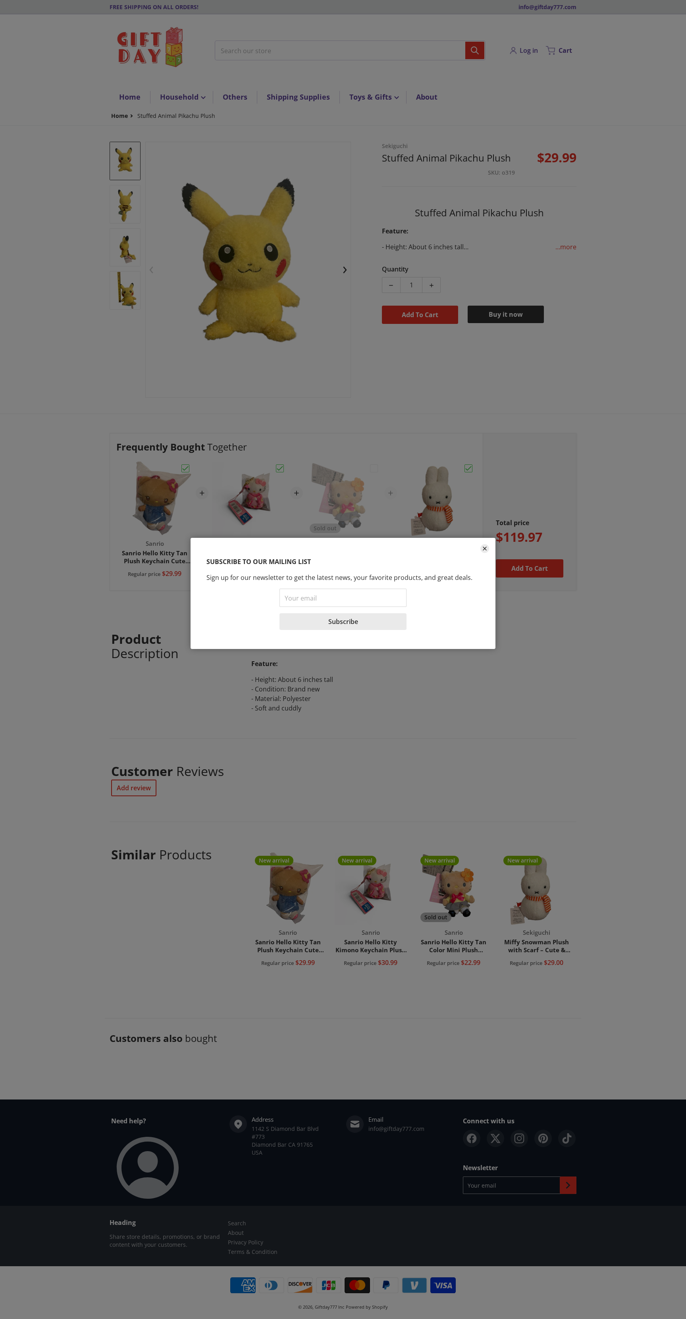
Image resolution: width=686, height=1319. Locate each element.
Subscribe (343, 621)
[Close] (484, 548)
